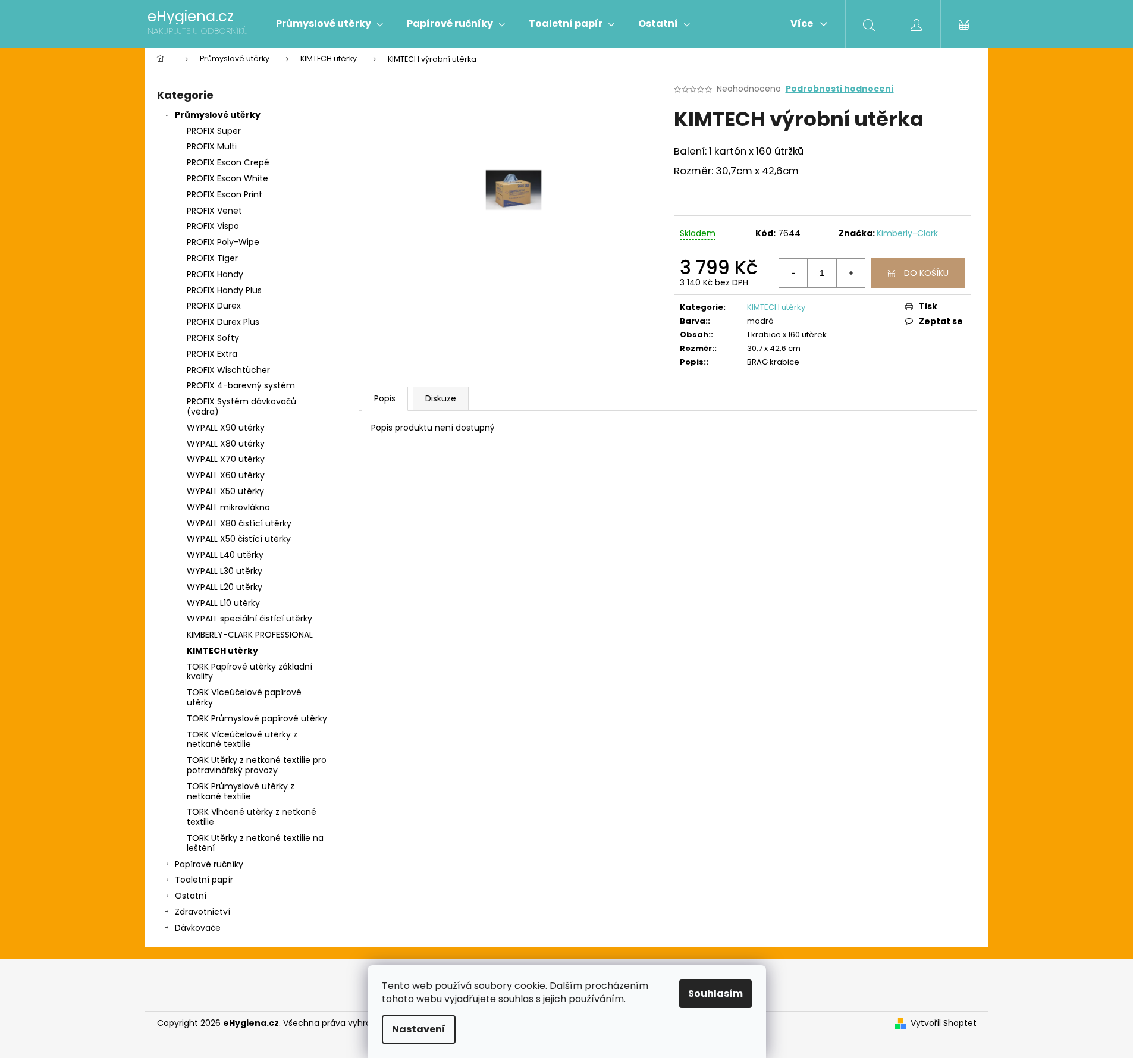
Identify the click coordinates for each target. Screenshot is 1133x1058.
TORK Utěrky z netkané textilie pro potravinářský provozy (257, 765)
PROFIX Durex (214, 306)
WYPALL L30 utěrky (224, 571)
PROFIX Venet (214, 210)
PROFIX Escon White (227, 178)
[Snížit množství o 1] (793, 273)
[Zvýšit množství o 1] (850, 273)
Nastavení (418, 1029)
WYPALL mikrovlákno (228, 507)
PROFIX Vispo (213, 226)
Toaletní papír (204, 880)
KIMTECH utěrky (222, 651)
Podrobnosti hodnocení (840, 89)
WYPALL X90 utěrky (226, 428)
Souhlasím (715, 993)
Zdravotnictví (202, 912)
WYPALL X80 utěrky (226, 444)
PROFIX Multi (212, 146)
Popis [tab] (385, 398)
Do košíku (926, 273)
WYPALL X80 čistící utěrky (239, 523)
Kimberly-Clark (907, 233)
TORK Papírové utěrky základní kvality (249, 672)
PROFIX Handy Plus (224, 290)
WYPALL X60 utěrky (226, 475)
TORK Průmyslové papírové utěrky (257, 718)
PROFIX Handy (215, 274)
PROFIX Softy (213, 338)
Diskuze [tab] (440, 398)
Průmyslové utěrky (218, 115)
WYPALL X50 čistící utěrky (239, 539)
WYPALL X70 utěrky (226, 459)
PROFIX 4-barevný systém (241, 385)
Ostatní (190, 896)
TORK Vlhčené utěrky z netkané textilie (251, 817)
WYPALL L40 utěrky (225, 555)
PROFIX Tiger (212, 258)
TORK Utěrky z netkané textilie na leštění (255, 843)
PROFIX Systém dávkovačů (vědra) (241, 406)
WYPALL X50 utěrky (225, 491)
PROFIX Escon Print (224, 194)
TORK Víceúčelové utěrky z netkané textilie (242, 740)
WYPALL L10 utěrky (223, 603)
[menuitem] (329, 24)
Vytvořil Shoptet (944, 1023)
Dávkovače (198, 928)
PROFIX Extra (212, 354)
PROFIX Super (214, 131)
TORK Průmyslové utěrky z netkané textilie (240, 791)
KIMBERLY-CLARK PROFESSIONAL (250, 635)
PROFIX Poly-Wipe (223, 242)
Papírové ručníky (209, 864)
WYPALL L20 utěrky (224, 587)
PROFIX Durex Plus (223, 322)
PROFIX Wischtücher (228, 370)
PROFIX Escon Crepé (228, 162)
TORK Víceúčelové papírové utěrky (244, 697)
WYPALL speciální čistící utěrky (249, 618)
